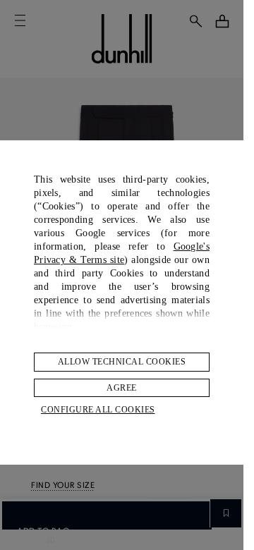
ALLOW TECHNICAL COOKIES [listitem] (122, 362)
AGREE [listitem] (122, 388)
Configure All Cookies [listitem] (98, 410)
